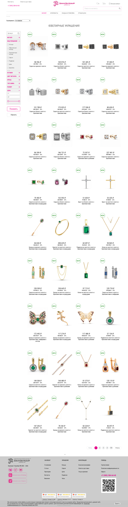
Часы (63, 478)
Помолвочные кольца (13, 53)
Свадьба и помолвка (68, 13)
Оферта (103, 471)
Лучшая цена (82, 13)
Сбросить (14, 115)
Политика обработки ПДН (30, 505)
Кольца (11, 44)
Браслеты (11, 68)
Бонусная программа (84, 465)
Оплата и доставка (25, 2)
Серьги (11, 57)
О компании (47, 465)
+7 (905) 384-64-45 (13, 6)
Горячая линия (105, 465)
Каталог (44, 13)
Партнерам (47, 471)
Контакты (11, 2)
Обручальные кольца (12, 48)
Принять (117, 503)
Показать (14, 109)
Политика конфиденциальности (110, 468)
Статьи (46, 468)
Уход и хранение (83, 471)
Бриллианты (54, 13)
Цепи (10, 64)
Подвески (11, 61)
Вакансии (47, 478)
